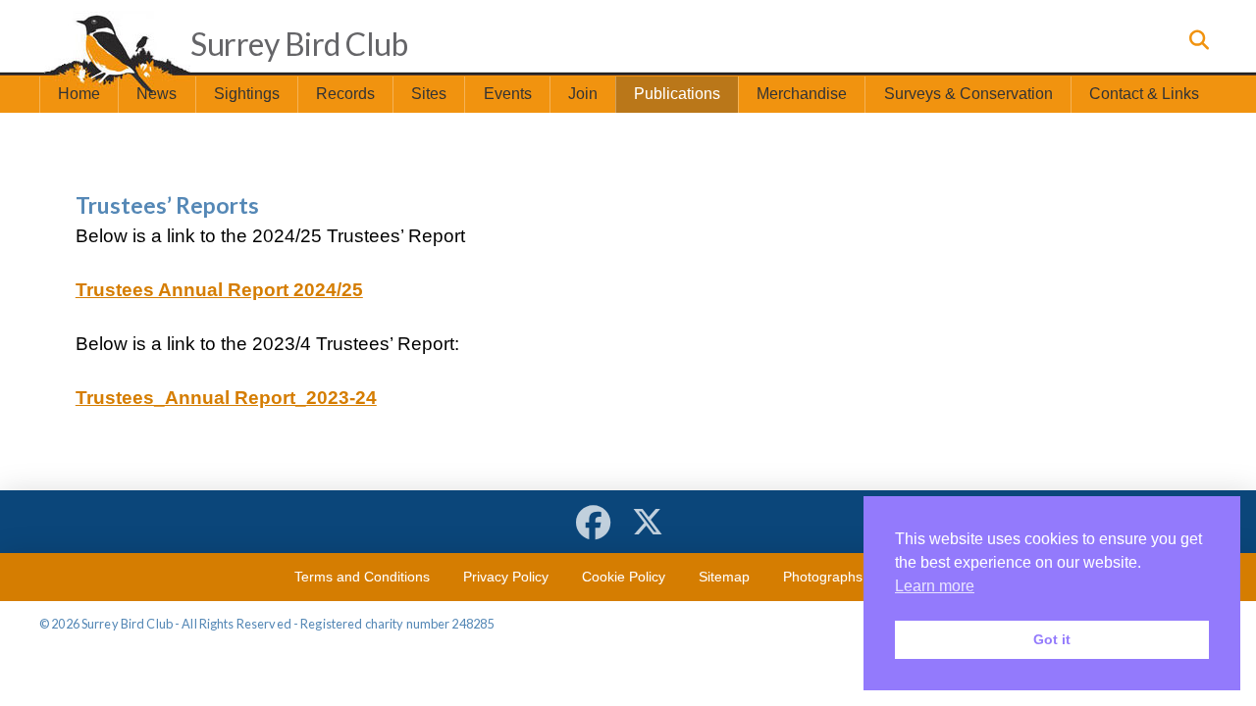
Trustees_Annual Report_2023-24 (226, 397)
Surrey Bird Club (298, 44)
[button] (1197, 40)
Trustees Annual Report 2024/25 (219, 289)
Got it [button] (1052, 639)
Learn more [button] (934, 586)
